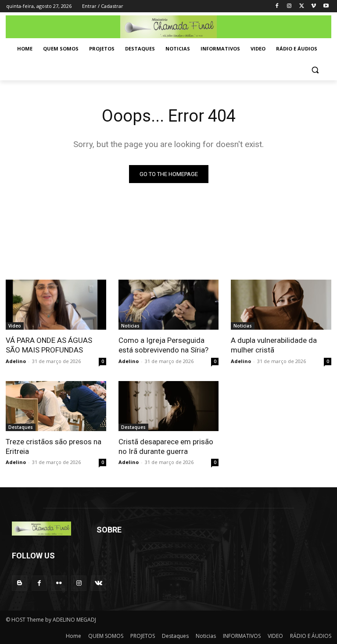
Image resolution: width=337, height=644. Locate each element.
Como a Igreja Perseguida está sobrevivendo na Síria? (163, 345)
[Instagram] (289, 6)
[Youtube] (326, 6)
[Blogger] (19, 583)
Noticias (130, 326)
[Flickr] (59, 583)
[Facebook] (277, 6)
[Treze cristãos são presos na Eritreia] (56, 406)
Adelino (16, 361)
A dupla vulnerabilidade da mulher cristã (274, 345)
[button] (315, 70)
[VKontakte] (98, 583)
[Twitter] (302, 6)
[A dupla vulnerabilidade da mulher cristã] (281, 305)
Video (14, 326)
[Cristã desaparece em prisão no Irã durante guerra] (168, 406)
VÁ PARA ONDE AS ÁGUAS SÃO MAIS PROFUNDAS (49, 345)
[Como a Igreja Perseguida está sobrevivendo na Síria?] (168, 305)
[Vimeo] (313, 6)
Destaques (20, 427)
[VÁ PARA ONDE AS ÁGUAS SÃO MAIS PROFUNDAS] (56, 305)
